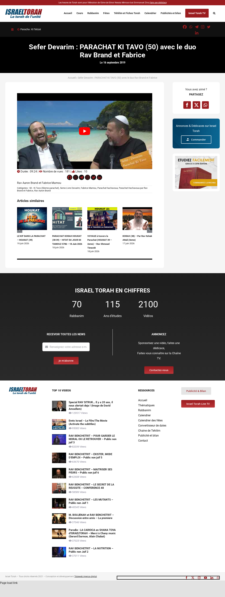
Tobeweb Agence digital (85, 576)
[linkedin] (211, 577)
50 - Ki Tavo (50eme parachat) (44, 188)
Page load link (9, 583)
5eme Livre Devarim (70, 188)
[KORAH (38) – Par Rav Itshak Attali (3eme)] (137, 209)
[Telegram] (196, 26)
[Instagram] (202, 26)
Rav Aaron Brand (42, 190)
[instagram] (199, 577)
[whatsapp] (218, 577)
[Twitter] (208, 26)
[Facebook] (184, 26)
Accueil (72, 77)
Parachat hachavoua (107, 188)
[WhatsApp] (205, 105)
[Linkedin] (196, 32)
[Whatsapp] (190, 26)
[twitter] (192, 577)
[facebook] (186, 577)
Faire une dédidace (158, 2)
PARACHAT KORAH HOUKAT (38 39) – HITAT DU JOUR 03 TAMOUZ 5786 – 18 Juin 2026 (67, 240)
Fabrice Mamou (88, 188)
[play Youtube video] (84, 131)
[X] (196, 105)
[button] (214, 13)
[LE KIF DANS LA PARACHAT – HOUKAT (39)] (32, 209)
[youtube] (205, 577)
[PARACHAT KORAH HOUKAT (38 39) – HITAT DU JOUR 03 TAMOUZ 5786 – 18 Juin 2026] (67, 209)
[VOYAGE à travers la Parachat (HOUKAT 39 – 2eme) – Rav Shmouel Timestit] (102, 209)
